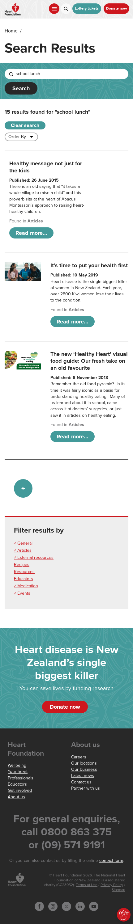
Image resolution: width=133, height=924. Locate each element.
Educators (23, 578)
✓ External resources (34, 557)
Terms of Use (86, 885)
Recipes (21, 564)
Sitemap (118, 890)
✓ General (23, 543)
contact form (111, 860)
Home (11, 31)
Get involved (20, 790)
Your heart (18, 771)
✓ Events (22, 593)
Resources (24, 571)
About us (16, 797)
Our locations (84, 763)
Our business (84, 769)
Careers (78, 757)
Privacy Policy (112, 885)
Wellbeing (17, 765)
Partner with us (85, 788)
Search (21, 88)
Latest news (82, 775)
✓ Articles (23, 550)
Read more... (31, 233)
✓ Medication (26, 586)
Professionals (20, 778)
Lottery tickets (87, 8)
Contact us (81, 782)
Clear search (25, 125)
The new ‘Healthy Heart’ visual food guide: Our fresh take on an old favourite (89, 361)
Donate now (116, 8)
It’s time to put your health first (89, 265)
